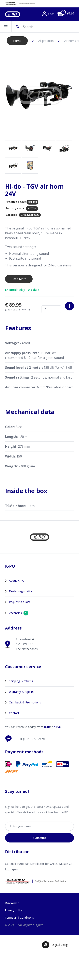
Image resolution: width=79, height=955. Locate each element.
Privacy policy (13, 910)
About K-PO (17, 580)
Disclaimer (12, 903)
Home (17, 41)
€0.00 (70, 13)
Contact (14, 713)
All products (46, 41)
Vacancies (18, 613)
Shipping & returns (21, 681)
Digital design (60, 945)
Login (51, 13)
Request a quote (20, 602)
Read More (19, 279)
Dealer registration (21, 591)
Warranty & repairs (21, 692)
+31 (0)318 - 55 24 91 (31, 739)
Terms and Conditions (19, 917)
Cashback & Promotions (25, 702)
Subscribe (39, 838)
